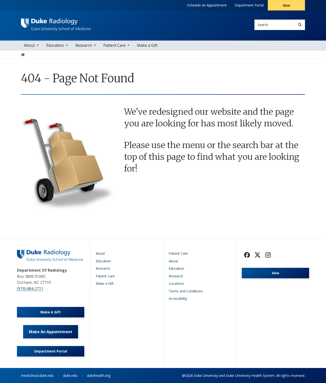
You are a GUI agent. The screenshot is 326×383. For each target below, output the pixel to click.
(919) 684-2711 (30, 288)
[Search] (300, 25)
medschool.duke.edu (37, 375)
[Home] (56, 22)
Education (55, 45)
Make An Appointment (50, 331)
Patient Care (114, 45)
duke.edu (70, 375)
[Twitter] (257, 255)
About (29, 45)
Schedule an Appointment (207, 5)
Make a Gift (147, 45)
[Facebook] (247, 255)
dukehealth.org (98, 375)
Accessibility (178, 298)
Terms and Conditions (186, 291)
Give (286, 5)
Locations (176, 283)
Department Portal (249, 5)
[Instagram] (268, 255)
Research (83, 45)
